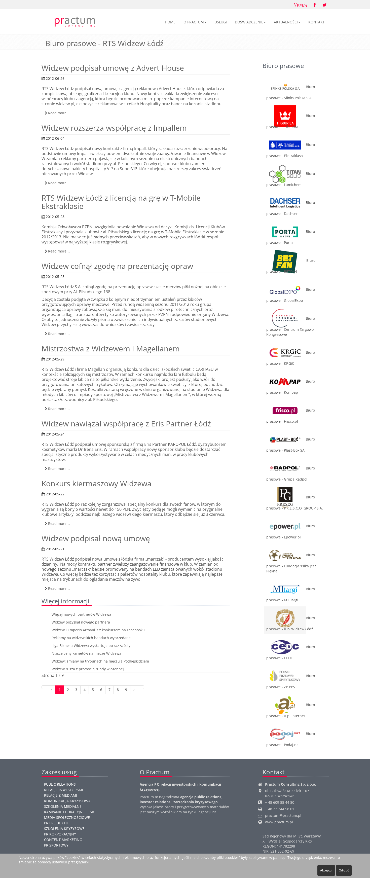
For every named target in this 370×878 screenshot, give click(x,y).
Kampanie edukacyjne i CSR (69, 812)
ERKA (300, 5)
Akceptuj (326, 870)
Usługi (220, 22)
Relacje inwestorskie (64, 789)
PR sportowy (56, 845)
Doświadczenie (249, 22)
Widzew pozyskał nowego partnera (81, 622)
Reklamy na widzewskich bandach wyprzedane (91, 637)
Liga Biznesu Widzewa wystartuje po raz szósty (91, 645)
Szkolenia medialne (63, 806)
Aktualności (286, 22)
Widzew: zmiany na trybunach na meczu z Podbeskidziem (100, 661)
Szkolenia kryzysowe (64, 828)
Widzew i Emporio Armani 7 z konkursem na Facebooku (98, 630)
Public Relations (60, 784)
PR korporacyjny (60, 834)
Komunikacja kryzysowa (67, 800)
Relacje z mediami (60, 795)
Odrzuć (344, 870)
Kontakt (316, 22)
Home (170, 22)
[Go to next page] (134, 689)
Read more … (58, 113)
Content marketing (63, 839)
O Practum (193, 22)
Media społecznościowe (67, 817)
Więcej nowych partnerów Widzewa (81, 614)
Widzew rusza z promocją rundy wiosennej (88, 669)
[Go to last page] (141, 687)
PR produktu (56, 823)
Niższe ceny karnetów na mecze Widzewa (86, 653)
